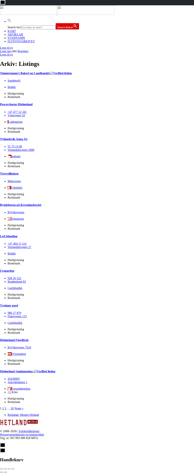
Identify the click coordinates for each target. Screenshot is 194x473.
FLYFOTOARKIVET (21, 41)
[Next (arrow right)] (5, 472)
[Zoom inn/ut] (12, 468)
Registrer (23, 51)
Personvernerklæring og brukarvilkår (22, 434)
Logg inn (6, 51)
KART (12, 31)
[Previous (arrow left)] (1, 472)
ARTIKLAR (15, 34)
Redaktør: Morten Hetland (23, 414)
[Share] (5, 468)
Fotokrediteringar (29, 431)
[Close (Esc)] (1, 468)
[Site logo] (29, 13)
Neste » (18, 408)
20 (12, 408)
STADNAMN (16, 37)
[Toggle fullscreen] (9, 468)
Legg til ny (6, 47)
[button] (9, 21)
